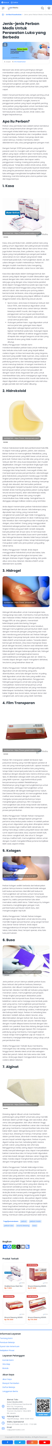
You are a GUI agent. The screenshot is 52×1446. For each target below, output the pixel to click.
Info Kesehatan (20, 62)
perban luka (8, 1226)
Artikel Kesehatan (14, 14)
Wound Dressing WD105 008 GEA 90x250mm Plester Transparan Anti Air (38, 1317)
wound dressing (23, 1226)
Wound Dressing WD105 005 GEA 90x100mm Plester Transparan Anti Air (14, 1317)
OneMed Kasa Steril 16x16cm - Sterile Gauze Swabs (14, 1286)
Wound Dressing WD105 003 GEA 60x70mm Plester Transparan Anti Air (38, 1286)
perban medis (35, 1221)
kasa (34, 1226)
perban (24, 1221)
